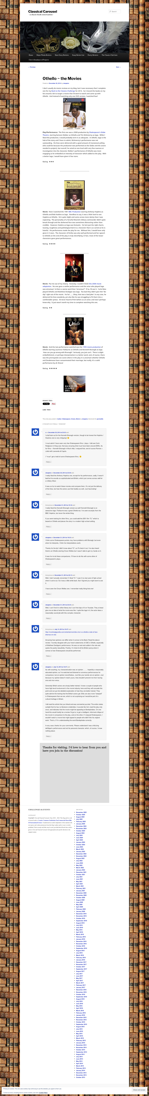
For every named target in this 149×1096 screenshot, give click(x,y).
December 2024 (81, 826)
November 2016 (81, 992)
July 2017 (79, 974)
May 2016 (79, 1006)
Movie (78, 419)
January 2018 (80, 960)
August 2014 (80, 1054)
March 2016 (80, 1010)
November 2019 (81, 916)
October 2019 (80, 918)
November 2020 (81, 895)
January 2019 (80, 939)
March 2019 (80, 934)
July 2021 (79, 877)
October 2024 (80, 831)
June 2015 (79, 1031)
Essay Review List (78, 55)
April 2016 (79, 1008)
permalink (100, 419)
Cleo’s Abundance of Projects (39, 60)
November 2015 (81, 1020)
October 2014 (80, 1050)
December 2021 (81, 872)
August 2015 (80, 1027)
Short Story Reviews (62, 55)
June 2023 (79, 847)
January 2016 (80, 1015)
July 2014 (79, 1057)
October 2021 (80, 874)
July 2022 (79, 861)
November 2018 (81, 944)
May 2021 (79, 881)
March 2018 (80, 955)
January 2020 (80, 911)
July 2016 (79, 1001)
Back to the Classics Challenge (63, 91)
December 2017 (81, 962)
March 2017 (80, 983)
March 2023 (80, 849)
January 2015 (80, 1043)
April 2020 (79, 907)
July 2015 (79, 1029)
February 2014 (81, 1068)
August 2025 (80, 817)
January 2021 (80, 891)
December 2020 (81, 893)
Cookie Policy (43, 1093)
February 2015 (81, 1040)
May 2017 (79, 978)
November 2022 (81, 856)
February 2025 (81, 821)
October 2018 (80, 946)
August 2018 (80, 950)
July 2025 (79, 819)
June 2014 (79, 1059)
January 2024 (80, 842)
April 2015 (79, 1036)
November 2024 (81, 828)
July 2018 (79, 953)
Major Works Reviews (44, 55)
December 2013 (81, 1073)
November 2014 (81, 1047)
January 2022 (80, 870)
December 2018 (81, 941)
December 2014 (81, 1045)
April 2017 (79, 980)
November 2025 (81, 812)
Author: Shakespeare (64, 419)
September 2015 (81, 1024)
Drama (73, 419)
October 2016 (80, 994)
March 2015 (80, 1038)
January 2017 (80, 987)
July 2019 (79, 925)
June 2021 (79, 879)
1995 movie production (92, 347)
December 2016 (81, 990)
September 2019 (81, 921)
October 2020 (80, 897)
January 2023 (80, 851)
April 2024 (79, 840)
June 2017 (79, 976)
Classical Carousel (42, 11)
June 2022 (79, 863)
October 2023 (80, 845)
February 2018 (81, 957)
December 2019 (81, 914)
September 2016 (81, 997)
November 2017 (81, 964)
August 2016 (80, 999)
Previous (31, 67)
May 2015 (79, 1033)
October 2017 (80, 967)
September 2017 (81, 969)
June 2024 (79, 838)
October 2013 (80, 1077)
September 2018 (81, 948)
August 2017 (80, 971)
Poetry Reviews (93, 55)
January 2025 (80, 824)
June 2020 (79, 902)
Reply (48, 462)
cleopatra (66, 83)
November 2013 (81, 1075)
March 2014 (80, 1066)
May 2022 (79, 865)
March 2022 (80, 868)
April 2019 (79, 932)
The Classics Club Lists (109, 55)
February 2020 (81, 909)
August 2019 (80, 923)
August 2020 (80, 900)
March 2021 (80, 886)
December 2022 (81, 854)
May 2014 (79, 1061)
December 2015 (81, 1017)
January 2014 (80, 1070)
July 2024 (79, 835)
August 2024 (80, 833)
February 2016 (81, 1013)
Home (31, 55)
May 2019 (79, 930)
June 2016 (79, 1003)
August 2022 (80, 858)
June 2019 (79, 927)
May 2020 (79, 904)
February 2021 (81, 888)
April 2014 (79, 1063)
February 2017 (81, 985)
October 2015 (80, 1022)
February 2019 (81, 937)
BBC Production (75, 212)
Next (118, 67)
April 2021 (79, 884)
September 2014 (81, 1052)
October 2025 (80, 815)
